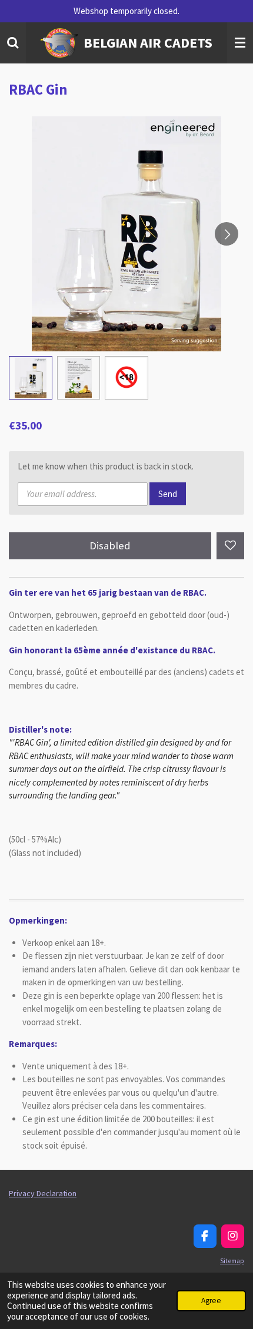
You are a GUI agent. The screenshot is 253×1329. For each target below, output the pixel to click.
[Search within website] (13, 42)
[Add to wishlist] (230, 546)
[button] (30, 378)
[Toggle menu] (240, 42)
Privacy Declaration (42, 1193)
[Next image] (226, 234)
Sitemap (232, 1261)
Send (167, 493)
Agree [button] (211, 1300)
